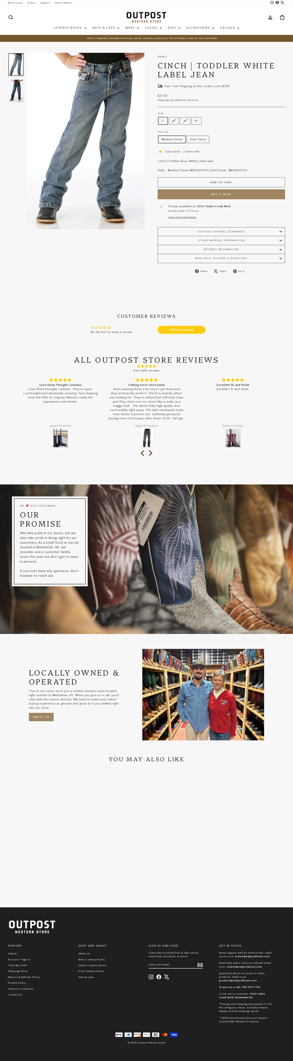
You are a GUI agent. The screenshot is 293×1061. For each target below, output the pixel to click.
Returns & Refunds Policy (24, 977)
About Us (41, 717)
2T (174, 121)
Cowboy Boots (69, 27)
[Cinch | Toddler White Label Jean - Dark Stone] (44, 884)
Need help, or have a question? (221, 258)
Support (45, 2)
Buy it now (221, 194)
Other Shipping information (221, 240)
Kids (172, 27)
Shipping (163, 100)
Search (12, 953)
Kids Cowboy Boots (91, 971)
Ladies (152, 27)
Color (163, 132)
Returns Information (221, 249)
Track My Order (18, 965)
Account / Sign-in (19, 959)
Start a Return (63, 2)
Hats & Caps (104, 27)
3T (185, 121)
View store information (182, 217)
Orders (31, 2)
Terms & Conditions (20, 988)
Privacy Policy (17, 982)
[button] (143, 453)
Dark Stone (198, 139)
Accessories (198, 27)
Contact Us (15, 994)
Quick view (41, 867)
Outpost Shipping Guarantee (221, 231)
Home (161, 56)
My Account (15, 2)
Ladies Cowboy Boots (92, 965)
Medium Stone (171, 139)
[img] (146, 366)
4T (197, 121)
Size (161, 113)
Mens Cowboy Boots (91, 959)
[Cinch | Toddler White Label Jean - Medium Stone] (38, 884)
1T (162, 121)
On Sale (228, 27)
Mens (130, 27)
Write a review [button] (181, 330)
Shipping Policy (18, 971)
